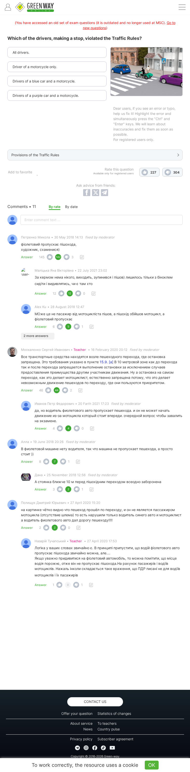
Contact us (95, 701)
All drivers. (21, 52)
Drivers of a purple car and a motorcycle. (46, 95)
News (88, 729)
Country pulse (108, 729)
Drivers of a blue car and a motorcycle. (44, 81)
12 (54, 293)
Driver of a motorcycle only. (35, 67)
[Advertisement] (95, 640)
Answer (27, 257)
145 (42, 257)
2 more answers (36, 336)
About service (81, 723)
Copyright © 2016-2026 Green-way (95, 756)
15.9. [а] (106, 362)
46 (41, 390)
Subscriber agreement (115, 739)
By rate (54, 207)
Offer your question (77, 713)
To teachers (107, 723)
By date (71, 207)
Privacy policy (81, 739)
